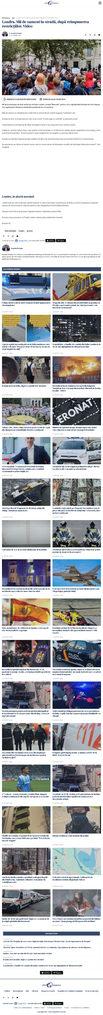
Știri (13, 18)
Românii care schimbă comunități (70, 991)
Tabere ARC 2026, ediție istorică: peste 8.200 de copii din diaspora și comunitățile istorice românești (26, 428)
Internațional (18, 991)
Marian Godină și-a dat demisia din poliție (71, 836)
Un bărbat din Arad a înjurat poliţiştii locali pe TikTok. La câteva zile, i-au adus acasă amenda (76, 467)
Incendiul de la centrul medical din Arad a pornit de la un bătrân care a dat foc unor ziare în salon (26, 590)
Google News (23, 240)
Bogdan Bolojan (16, 33)
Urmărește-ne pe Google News (54, 99)
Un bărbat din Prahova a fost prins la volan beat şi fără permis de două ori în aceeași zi (76, 550)
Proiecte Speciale (92, 991)
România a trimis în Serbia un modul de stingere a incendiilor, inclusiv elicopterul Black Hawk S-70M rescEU (75, 630)
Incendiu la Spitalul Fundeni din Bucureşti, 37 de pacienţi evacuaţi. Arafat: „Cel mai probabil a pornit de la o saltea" (26, 671)
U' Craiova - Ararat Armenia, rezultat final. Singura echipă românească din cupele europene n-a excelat (25, 795)
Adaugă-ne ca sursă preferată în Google (21, 99)
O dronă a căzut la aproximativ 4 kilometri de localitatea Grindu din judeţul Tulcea (73, 878)
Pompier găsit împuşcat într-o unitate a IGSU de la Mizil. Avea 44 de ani (75, 753)
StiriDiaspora (6, 18)
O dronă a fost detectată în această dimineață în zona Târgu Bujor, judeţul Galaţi (76, 590)
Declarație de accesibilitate (80, 1008)
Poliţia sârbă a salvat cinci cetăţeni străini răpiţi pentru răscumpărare (26, 304)
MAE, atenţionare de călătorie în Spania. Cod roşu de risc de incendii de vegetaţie (25, 629)
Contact (66, 1008)
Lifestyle (35, 991)
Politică (7, 991)
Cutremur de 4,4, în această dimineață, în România (24, 549)
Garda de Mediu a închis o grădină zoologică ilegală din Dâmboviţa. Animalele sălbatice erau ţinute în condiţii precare (24, 879)
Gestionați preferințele (54, 1008)
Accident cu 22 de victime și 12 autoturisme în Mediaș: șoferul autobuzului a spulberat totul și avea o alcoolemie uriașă (76, 796)
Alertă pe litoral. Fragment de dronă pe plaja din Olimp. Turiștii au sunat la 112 (23, 509)
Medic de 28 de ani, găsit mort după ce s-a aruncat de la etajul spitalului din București (25, 920)
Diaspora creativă (48, 991)
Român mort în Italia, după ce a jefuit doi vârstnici (24, 386)
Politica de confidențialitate (23, 1008)
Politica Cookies (39, 1008)
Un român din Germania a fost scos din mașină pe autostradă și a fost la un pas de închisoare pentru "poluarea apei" (24, 755)
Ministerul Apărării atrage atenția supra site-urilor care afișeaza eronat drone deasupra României (75, 428)
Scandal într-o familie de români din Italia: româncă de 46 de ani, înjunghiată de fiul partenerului (77, 345)
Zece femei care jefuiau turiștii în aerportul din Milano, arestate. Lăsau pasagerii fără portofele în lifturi (77, 920)
